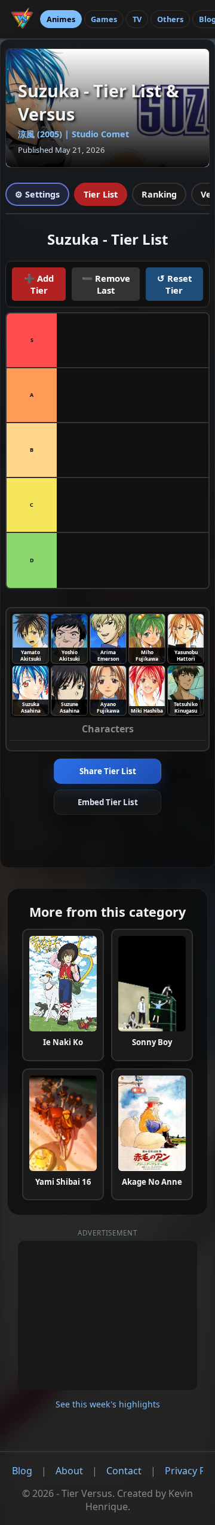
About (69, 1470)
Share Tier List (107, 771)
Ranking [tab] (159, 194)
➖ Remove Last (106, 284)
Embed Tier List (108, 802)
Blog (22, 1470)
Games (104, 19)
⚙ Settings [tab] (37, 194)
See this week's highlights (108, 1404)
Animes (61, 19)
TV (137, 19)
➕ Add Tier (39, 284)
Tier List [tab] (101, 194)
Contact (124, 1470)
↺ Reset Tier (174, 284)
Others (170, 19)
